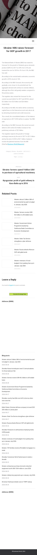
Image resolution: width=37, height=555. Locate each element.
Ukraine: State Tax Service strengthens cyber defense (22, 240)
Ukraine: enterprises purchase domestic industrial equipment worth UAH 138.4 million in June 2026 (16, 467)
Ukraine (13, 151)
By (19, 151)
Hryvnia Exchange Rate (19, 294)
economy (20, 156)
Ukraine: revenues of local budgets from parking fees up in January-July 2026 (24, 263)
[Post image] (7, 202)
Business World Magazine (16, 144)
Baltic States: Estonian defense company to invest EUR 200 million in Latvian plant (18, 408)
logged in (11, 285)
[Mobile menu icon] (33, 41)
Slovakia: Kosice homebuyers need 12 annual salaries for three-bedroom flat (18, 370)
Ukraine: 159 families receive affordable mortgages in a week (18, 449)
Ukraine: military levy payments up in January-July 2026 (18, 475)
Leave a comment (18, 153)
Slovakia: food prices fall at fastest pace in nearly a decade (17, 458)
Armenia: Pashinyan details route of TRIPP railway (17, 482)
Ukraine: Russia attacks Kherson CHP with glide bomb (24, 251)
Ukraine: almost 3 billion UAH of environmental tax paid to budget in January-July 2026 (24, 202)
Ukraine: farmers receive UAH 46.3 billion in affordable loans (23, 213)
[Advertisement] (18, 18)
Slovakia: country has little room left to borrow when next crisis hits (17, 399)
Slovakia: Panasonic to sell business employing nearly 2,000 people (18, 431)
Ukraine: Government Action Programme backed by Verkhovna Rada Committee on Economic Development (24, 227)
